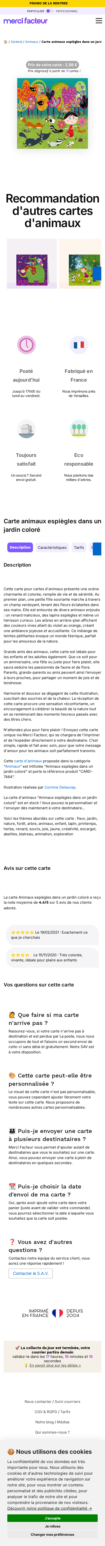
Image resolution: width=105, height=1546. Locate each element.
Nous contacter (38, 1401)
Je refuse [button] (52, 1526)
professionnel (66, 11)
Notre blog (44, 1422)
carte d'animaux (28, 761)
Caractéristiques (52, 547)
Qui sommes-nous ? (52, 1432)
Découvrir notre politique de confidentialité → (49, 1508)
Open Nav (99, 21)
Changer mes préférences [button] (52, 1534)
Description (20, 547)
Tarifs (79, 547)
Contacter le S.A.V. (30, 1273)
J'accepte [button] (53, 1518)
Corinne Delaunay (59, 787)
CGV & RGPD (46, 1411)
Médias (63, 1422)
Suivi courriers (67, 1401)
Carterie (16, 42)
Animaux (31, 42)
